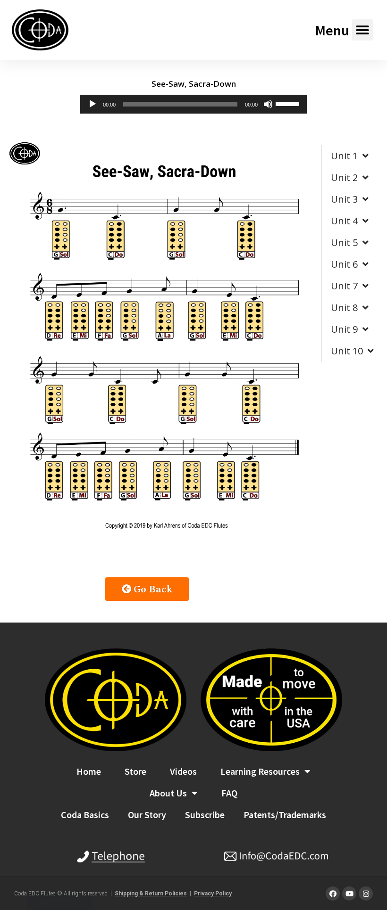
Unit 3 (344, 199)
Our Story (147, 814)
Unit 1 (344, 155)
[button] (362, 30)
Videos (183, 771)
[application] (193, 104)
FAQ (229, 793)
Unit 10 (347, 350)
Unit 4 (344, 220)
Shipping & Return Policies (151, 893)
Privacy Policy (213, 893)
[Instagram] (366, 893)
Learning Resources (260, 771)
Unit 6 (344, 264)
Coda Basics (85, 814)
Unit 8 (344, 307)
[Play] (92, 104)
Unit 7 (344, 285)
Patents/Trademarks (285, 814)
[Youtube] (349, 893)
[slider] (289, 103)
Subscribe (205, 814)
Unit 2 (344, 177)
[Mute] (268, 104)
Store (135, 771)
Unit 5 (344, 242)
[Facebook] (333, 893)
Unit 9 (344, 329)
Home (88, 771)
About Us (168, 793)
